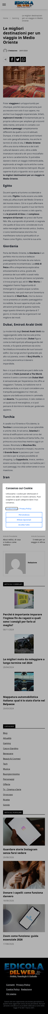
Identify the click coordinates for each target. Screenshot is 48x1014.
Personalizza (24, 515)
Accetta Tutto (24, 525)
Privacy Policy (25, 508)
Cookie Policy (11, 508)
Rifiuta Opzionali (24, 520)
